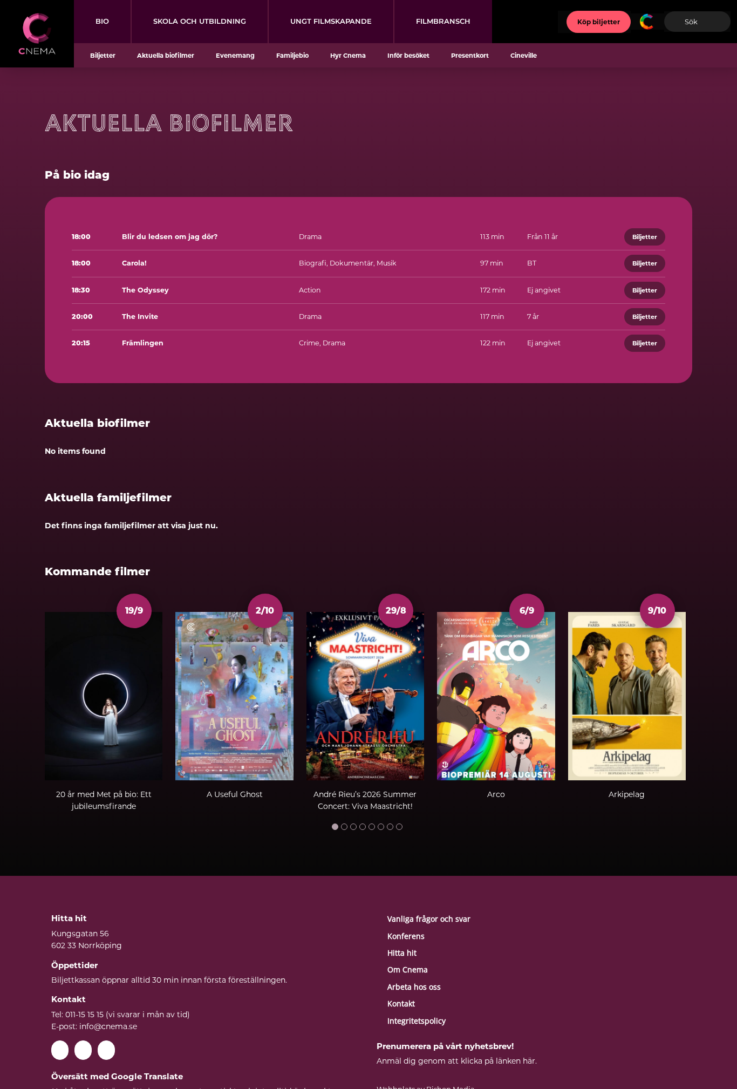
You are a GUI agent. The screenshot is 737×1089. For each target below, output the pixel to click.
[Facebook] (60, 1050)
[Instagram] (106, 1050)
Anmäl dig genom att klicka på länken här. (457, 1061)
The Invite (140, 316)
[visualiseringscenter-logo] (647, 17)
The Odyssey (145, 290)
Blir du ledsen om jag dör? (169, 237)
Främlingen (142, 343)
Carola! (134, 263)
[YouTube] (83, 1050)
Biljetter (644, 237)
